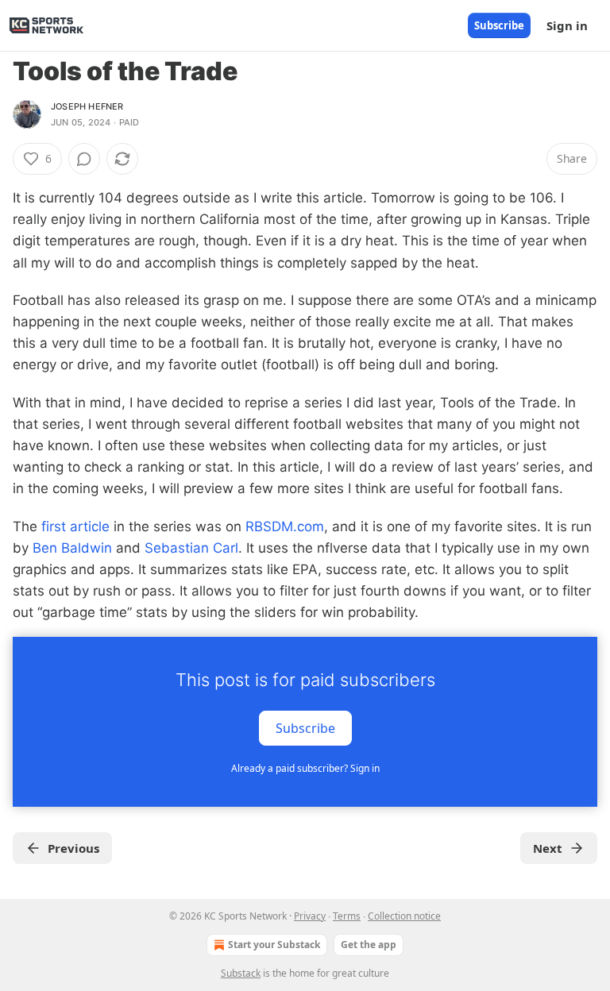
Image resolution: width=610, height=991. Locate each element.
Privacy (310, 916)
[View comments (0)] (84, 159)
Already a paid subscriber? (305, 768)
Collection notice (404, 916)
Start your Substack (274, 944)
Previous (73, 848)
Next (547, 848)
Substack (241, 973)
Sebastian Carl (191, 548)
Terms (347, 916)
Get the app (368, 944)
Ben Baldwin (72, 548)
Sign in (567, 25)
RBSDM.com (284, 526)
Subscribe (499, 25)
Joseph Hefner (87, 106)
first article (75, 526)
